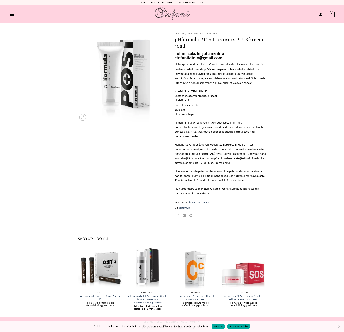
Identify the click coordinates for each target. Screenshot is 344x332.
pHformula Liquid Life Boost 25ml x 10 (100, 297)
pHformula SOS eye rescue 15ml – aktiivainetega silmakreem (243, 297)
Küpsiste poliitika (239, 326)
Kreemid (212, 33)
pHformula (195, 33)
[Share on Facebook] (178, 216)
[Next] (265, 281)
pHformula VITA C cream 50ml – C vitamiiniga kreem (195, 297)
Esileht (179, 33)
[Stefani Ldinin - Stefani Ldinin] (172, 14)
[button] (11, 14)
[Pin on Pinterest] (191, 216)
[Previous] (78, 281)
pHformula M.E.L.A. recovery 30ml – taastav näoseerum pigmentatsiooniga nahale (147, 299)
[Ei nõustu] (339, 327)
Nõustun (218, 326)
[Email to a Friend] (184, 216)
